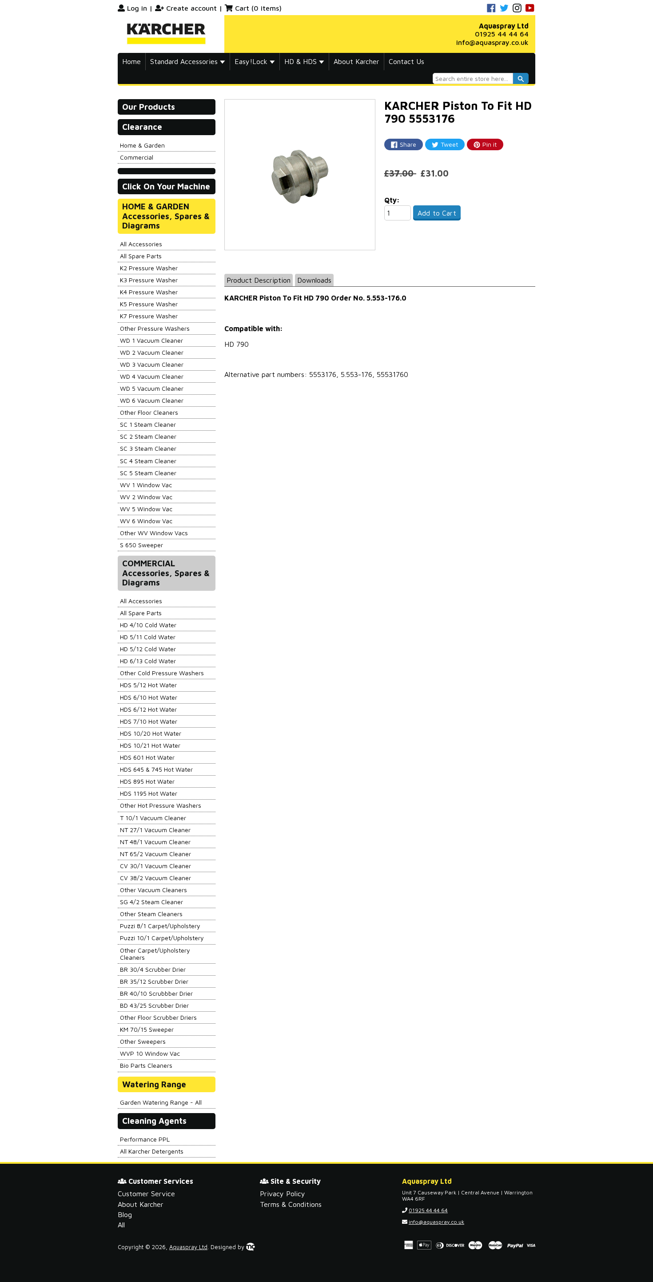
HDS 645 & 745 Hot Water (156, 769)
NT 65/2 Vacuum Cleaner (155, 853)
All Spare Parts (141, 256)
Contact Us (406, 61)
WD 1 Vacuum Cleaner (151, 340)
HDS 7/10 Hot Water (148, 721)
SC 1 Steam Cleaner (148, 424)
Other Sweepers (143, 1041)
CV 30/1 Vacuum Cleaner (155, 865)
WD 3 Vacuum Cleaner (151, 364)
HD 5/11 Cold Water (147, 637)
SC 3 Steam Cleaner (148, 448)
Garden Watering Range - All (161, 1102)
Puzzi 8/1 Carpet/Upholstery (160, 925)
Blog (125, 1214)
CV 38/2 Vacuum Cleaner (155, 877)
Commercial (136, 157)
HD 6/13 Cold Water (148, 661)
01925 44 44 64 (502, 34)
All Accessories (141, 244)
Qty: (392, 200)
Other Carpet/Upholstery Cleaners (155, 953)
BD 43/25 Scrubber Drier (154, 1005)
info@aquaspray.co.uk (492, 42)
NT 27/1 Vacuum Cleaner (155, 829)
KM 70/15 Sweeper (147, 1029)
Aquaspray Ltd (188, 1247)
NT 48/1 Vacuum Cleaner (155, 841)
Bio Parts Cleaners (146, 1065)
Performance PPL (145, 1139)
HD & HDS (301, 61)
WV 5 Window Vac (146, 509)
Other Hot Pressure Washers (160, 805)
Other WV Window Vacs (154, 533)
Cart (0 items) (258, 8)
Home (131, 61)
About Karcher (356, 61)
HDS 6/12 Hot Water (148, 709)
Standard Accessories (185, 61)
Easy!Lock (252, 61)
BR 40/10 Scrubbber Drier (156, 993)
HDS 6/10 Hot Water (148, 697)
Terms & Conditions (291, 1204)
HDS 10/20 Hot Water (150, 733)
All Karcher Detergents (151, 1151)
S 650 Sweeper (141, 545)
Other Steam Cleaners (151, 913)
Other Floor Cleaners (149, 412)
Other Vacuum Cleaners (153, 889)
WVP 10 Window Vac (150, 1053)
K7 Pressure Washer (149, 316)
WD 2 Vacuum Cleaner (151, 352)
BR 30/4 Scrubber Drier (153, 969)
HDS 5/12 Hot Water (148, 685)
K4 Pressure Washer (149, 292)
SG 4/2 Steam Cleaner (151, 901)
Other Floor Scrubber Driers (158, 1017)
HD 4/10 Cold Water (148, 625)
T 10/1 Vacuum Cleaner (153, 817)
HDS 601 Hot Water (147, 757)
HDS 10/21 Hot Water (150, 745)
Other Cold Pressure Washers (162, 673)
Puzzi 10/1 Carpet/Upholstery (162, 937)
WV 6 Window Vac (146, 521)
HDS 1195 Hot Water (148, 793)
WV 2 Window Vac (146, 497)
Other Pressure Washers (155, 328)
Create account (191, 8)
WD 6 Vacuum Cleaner (151, 400)
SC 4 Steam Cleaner (148, 461)
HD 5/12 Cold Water (148, 649)
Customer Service (146, 1194)
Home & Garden (142, 145)
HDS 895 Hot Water (147, 781)
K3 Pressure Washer (149, 280)
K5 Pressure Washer (149, 304)
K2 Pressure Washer (149, 268)
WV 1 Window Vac (146, 485)
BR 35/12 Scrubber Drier (154, 981)
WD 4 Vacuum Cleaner (151, 376)
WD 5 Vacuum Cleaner (151, 388)
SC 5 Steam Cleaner (148, 473)
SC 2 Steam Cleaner (148, 436)
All (121, 1225)
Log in (137, 8)
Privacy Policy (282, 1194)
